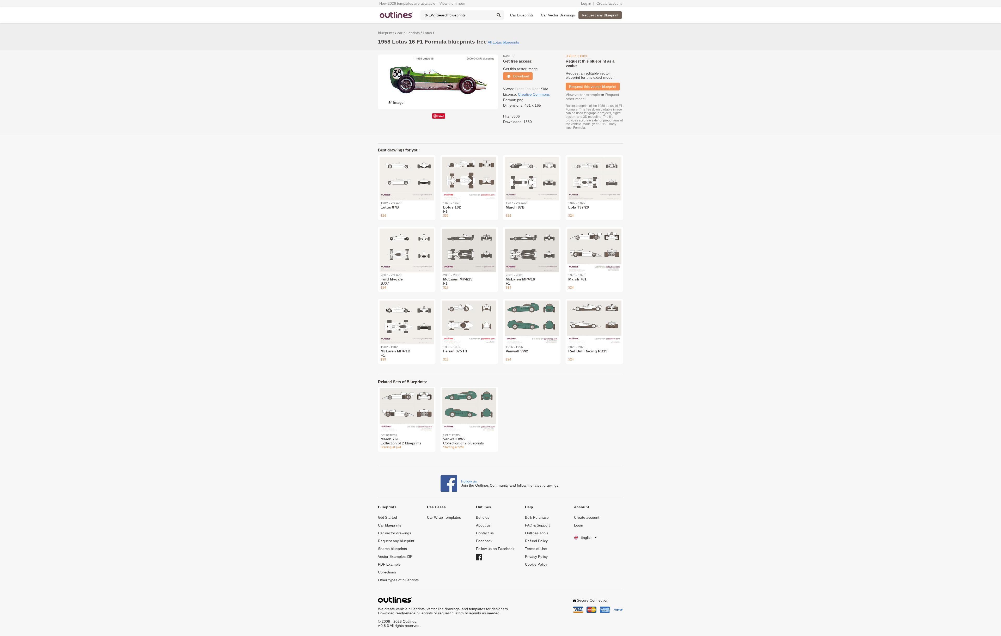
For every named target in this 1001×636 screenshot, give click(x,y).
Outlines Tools (536, 533)
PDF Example (389, 564)
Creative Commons (534, 94)
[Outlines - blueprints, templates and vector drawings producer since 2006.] (396, 15)
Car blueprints (389, 525)
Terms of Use (536, 549)
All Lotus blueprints (503, 42)
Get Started (387, 517)
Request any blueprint (396, 541)
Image (398, 102)
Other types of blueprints (398, 580)
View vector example (583, 95)
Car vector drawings (394, 533)
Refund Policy (536, 541)
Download (520, 76)
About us (483, 525)
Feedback (484, 541)
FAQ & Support (537, 525)
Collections (387, 572)
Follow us (469, 481)
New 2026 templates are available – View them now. (422, 3)
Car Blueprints (522, 15)
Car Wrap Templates (444, 517)
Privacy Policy (536, 556)
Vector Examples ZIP (395, 556)
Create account (609, 3)
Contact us (485, 533)
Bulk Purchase (537, 517)
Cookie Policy (536, 564)
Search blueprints (392, 549)
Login (578, 525)
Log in (586, 3)
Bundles (482, 517)
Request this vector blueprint (592, 86)
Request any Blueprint (600, 15)
